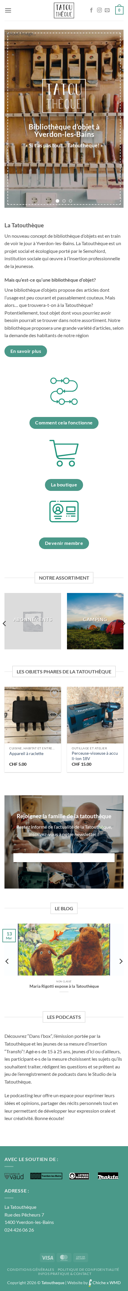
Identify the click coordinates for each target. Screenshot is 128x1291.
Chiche (99, 1282)
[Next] (123, 623)
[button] (8, 10)
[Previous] (4, 623)
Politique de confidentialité (88, 1269)
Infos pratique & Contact (65, 1273)
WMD (115, 1282)
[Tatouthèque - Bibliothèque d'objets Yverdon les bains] (64, 10)
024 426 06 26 (19, 1230)
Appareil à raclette (26, 753)
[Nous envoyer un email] (107, 10)
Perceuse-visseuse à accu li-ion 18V (95, 756)
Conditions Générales (30, 1269)
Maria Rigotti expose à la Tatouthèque (64, 986)
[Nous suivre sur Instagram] (99, 10)
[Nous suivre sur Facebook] (91, 10)
